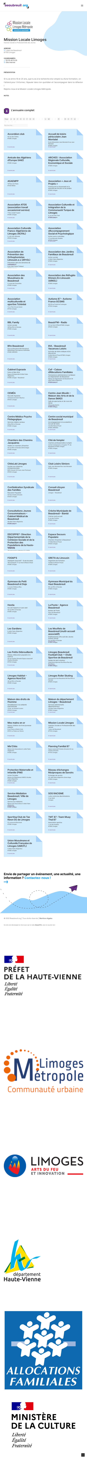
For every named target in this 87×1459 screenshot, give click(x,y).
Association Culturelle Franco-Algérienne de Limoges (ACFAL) (19, 231)
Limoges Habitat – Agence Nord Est (17, 677)
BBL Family (13, 322)
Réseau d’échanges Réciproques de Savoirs (61, 771)
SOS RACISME (56, 793)
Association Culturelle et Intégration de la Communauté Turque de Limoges (61, 208)
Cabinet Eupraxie (17, 369)
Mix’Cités (12, 746)
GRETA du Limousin (58, 558)
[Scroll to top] (83, 1455)
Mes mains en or (16, 722)
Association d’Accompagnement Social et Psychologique (61, 231)
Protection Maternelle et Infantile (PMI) (20, 771)
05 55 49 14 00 (11, 60)
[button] (82, 5)
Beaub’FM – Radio (57, 322)
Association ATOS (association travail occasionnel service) (19, 207)
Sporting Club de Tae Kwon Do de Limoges (19, 818)
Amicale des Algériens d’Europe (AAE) (19, 159)
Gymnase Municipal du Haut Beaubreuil (60, 582)
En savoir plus (11, 147)
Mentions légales (45, 918)
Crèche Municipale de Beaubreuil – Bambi (59, 512)
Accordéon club (16, 134)
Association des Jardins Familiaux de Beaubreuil (61, 253)
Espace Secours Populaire (57, 535)
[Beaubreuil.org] (16, 5)
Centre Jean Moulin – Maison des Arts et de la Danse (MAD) (61, 396)
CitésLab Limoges (17, 463)
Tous (6, 119)
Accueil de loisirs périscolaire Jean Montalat (57, 137)
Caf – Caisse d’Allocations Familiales (60, 371)
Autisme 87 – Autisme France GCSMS (60, 300)
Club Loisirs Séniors (59, 463)
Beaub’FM (38, 925)
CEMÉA (12, 393)
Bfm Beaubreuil (16, 346)
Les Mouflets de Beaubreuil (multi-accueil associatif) (61, 631)
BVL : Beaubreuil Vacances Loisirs (57, 347)
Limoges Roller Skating (60, 675)
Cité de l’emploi (56, 440)
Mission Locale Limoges (61, 722)
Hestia (11, 605)
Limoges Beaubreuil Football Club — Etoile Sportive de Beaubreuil (60, 655)
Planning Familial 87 (58, 746)
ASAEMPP (13, 181)
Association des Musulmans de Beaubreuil (16, 278)
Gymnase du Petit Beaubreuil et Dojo (17, 582)
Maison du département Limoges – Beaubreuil (61, 700)
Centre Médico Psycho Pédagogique (20, 418)
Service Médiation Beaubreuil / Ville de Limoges (18, 796)
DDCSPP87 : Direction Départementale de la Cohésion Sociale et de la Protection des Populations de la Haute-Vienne (21, 541)
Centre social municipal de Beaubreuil (60, 418)
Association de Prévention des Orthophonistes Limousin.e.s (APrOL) (19, 255)
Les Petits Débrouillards (20, 652)
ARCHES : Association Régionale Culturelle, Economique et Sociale (60, 160)
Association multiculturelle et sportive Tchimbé (17, 301)
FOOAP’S (12, 558)
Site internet (10, 62)
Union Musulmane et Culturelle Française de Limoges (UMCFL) (20, 843)
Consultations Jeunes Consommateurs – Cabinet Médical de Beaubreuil (19, 514)
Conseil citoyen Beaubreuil (56, 488)
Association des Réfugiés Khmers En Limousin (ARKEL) (61, 278)
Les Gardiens (15, 628)
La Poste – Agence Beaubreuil (58, 606)
